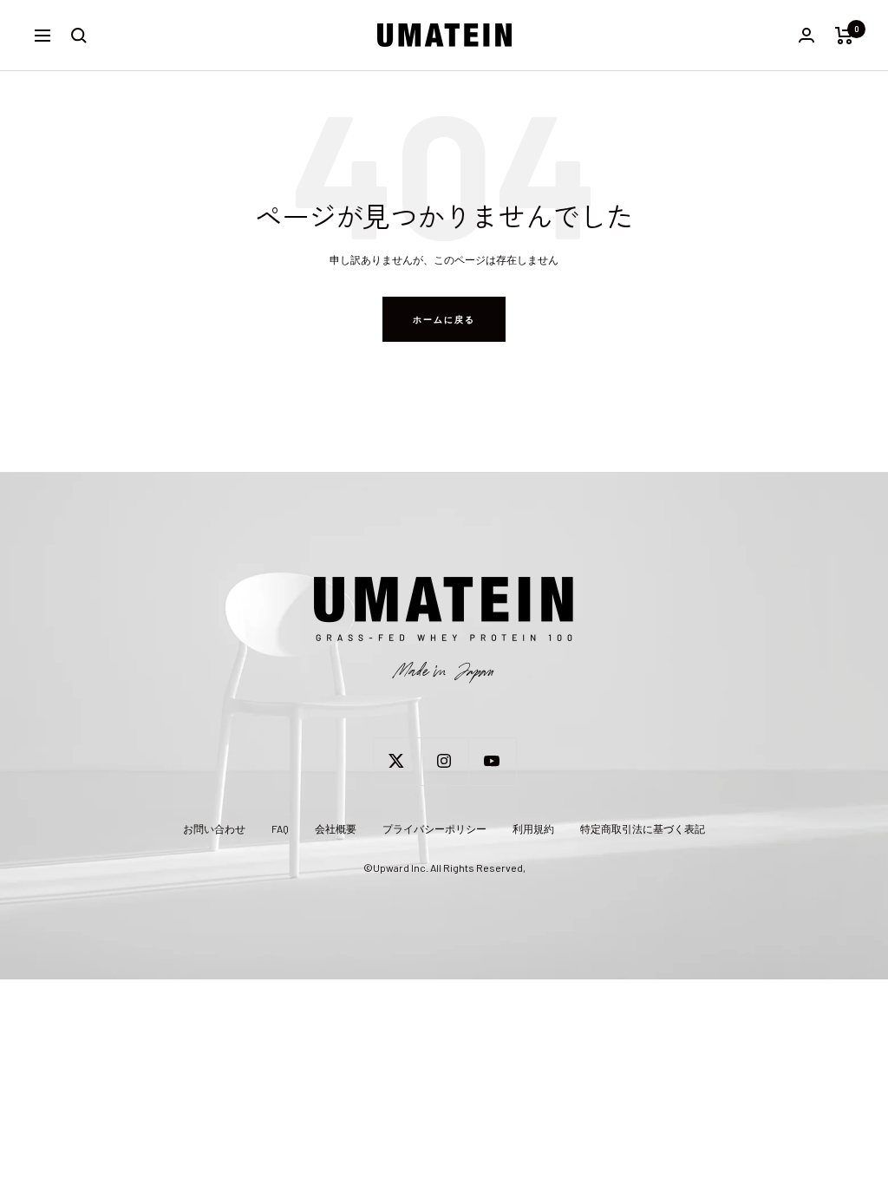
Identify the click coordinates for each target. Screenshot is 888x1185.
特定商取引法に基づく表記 (642, 828)
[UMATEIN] (444, 631)
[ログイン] (806, 35)
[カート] (844, 35)
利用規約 (533, 828)
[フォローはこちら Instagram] (444, 761)
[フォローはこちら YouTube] (492, 761)
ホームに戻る (444, 319)
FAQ (280, 828)
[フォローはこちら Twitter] (397, 761)
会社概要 (335, 828)
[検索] (79, 35)
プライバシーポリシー (434, 828)
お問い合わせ (214, 828)
